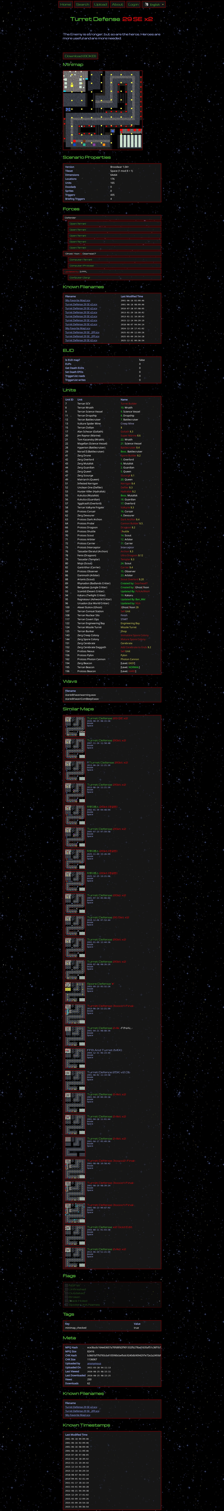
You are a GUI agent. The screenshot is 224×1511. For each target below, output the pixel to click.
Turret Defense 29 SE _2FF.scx (82, 332)
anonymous (94, 1363)
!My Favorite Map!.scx (77, 300)
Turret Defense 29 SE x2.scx (81, 304)
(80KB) (80, 56)
